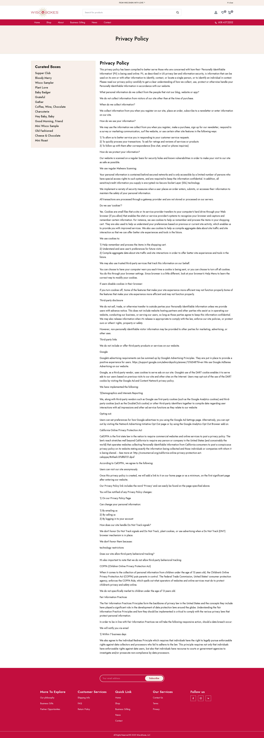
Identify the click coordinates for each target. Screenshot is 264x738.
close (34, 3)
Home (37, 22)
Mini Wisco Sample (47, 126)
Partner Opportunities (50, 709)
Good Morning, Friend (49, 121)
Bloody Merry (43, 78)
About (61, 22)
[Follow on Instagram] (201, 698)
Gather (39, 102)
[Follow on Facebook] (193, 698)
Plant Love (41, 88)
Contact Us (158, 697)
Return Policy (84, 709)
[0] (222, 12)
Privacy (156, 709)
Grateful (40, 97)
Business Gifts (46, 703)
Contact (107, 22)
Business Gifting (77, 22)
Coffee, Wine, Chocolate (50, 107)
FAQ (80, 703)
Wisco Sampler (44, 83)
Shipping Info (84, 697)
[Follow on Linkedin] (208, 698)
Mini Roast (41, 140)
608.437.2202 (225, 22)
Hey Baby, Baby (44, 116)
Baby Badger (43, 92)
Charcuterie (42, 112)
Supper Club (43, 73)
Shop (48, 22)
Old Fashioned (44, 131)
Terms (155, 703)
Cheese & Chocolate (47, 136)
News (94, 22)
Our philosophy (47, 697)
